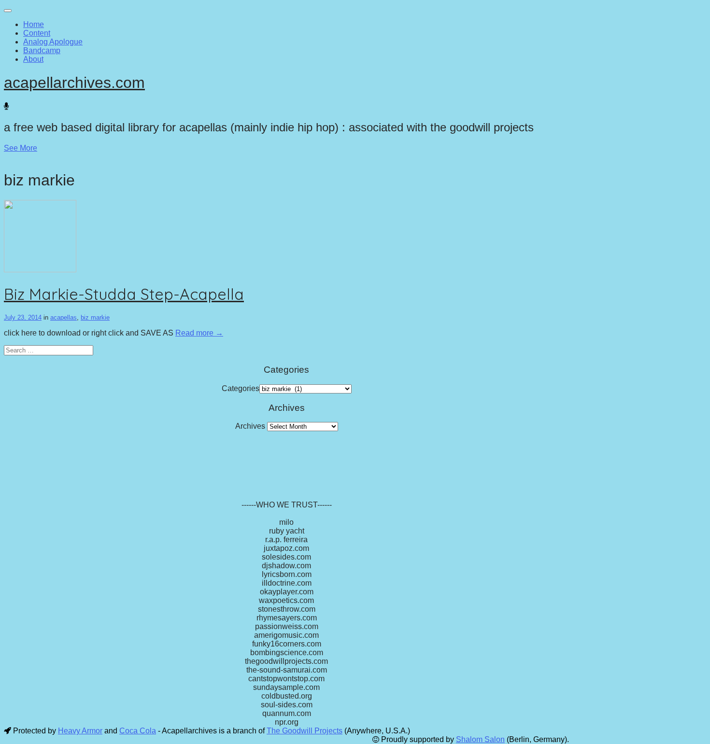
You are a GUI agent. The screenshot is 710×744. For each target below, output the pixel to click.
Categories (240, 388)
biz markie (95, 317)
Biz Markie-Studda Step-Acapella (124, 294)
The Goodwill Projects (304, 731)
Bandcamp (41, 50)
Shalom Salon (480, 739)
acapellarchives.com (74, 82)
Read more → (199, 333)
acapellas (63, 317)
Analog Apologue (53, 42)
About (33, 59)
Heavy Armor (80, 731)
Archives (250, 426)
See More (20, 148)
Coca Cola (137, 731)
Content (36, 33)
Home (33, 24)
